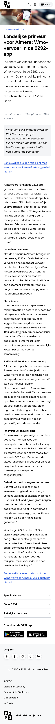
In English (9, 703)
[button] (46, 4)
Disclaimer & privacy (14, 686)
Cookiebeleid (11, 697)
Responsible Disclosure (16, 692)
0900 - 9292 (19, 669)
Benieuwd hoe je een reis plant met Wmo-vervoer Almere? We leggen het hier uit (27, 167)
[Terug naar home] (7, 4)
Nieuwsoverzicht (13, 29)
